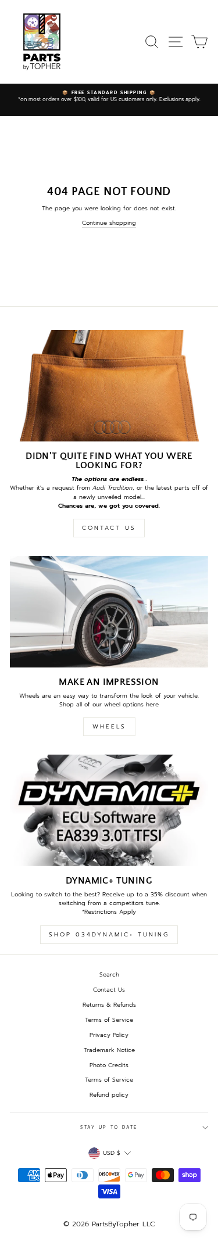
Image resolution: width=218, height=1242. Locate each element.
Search (109, 974)
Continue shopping (109, 222)
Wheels (109, 726)
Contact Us (109, 527)
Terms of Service (109, 1019)
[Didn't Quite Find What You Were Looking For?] (109, 385)
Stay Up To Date (108, 1127)
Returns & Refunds (109, 1004)
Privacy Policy (109, 1035)
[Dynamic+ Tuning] (109, 810)
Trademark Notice (109, 1050)
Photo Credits (109, 1065)
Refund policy (109, 1094)
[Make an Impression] (109, 611)
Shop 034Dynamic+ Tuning (109, 934)
